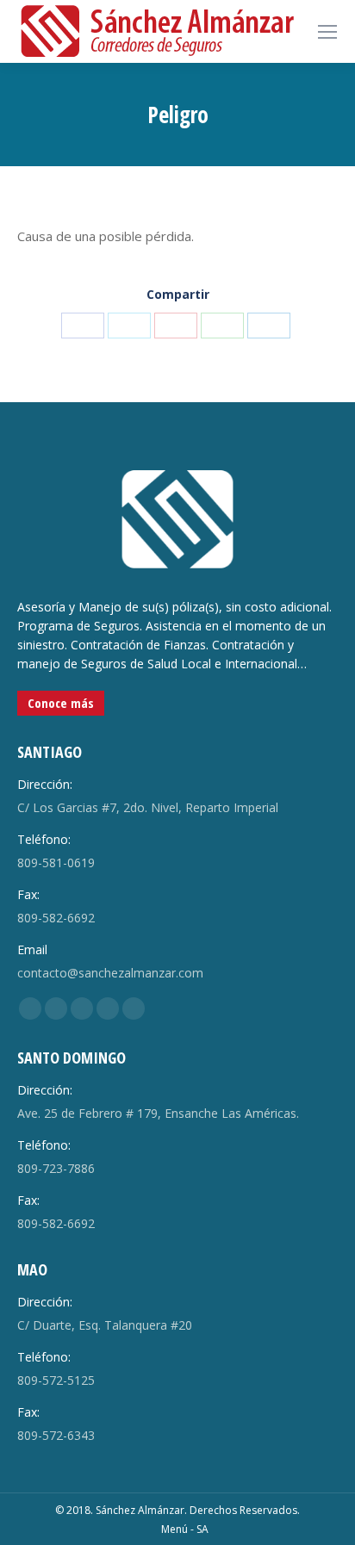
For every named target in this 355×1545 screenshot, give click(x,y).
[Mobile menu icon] (327, 32)
